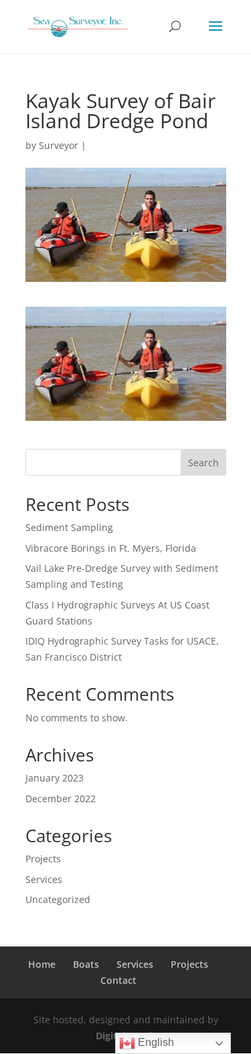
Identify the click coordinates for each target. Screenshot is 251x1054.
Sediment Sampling (69, 527)
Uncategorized (57, 899)
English (154, 1042)
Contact (118, 980)
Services (43, 879)
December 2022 (60, 798)
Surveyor (58, 145)
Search (203, 462)
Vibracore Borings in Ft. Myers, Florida (110, 548)
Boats (86, 964)
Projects (43, 858)
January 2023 (54, 777)
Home (42, 964)
